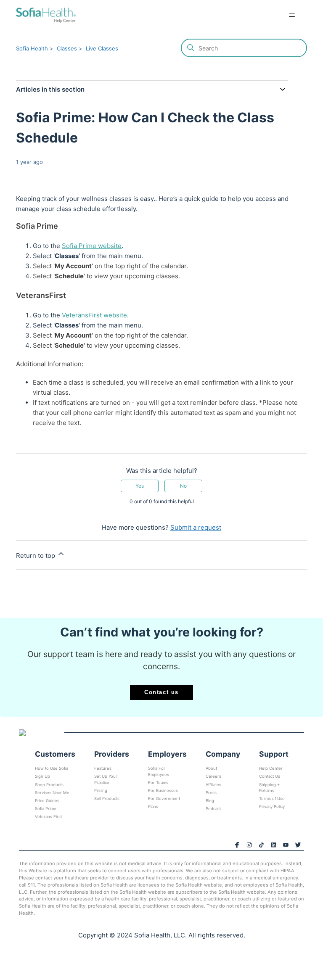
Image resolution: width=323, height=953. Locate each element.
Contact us (161, 692)
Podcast (213, 808)
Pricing (100, 790)
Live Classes (102, 48)
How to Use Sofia (51, 768)
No (183, 486)
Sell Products (106, 798)
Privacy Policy (272, 806)
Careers (213, 776)
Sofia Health (32, 48)
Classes (67, 48)
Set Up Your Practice (105, 779)
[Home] (46, 15)
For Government (164, 798)
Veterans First (48, 816)
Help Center (271, 768)
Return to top (36, 556)
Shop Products (49, 784)
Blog (210, 800)
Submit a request (195, 527)
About (211, 768)
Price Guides (47, 800)
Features (102, 768)
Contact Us (269, 776)
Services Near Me (52, 792)
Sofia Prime (45, 808)
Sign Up (42, 776)
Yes (139, 486)
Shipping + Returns (269, 787)
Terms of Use (272, 798)
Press (211, 792)
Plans (153, 806)
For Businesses (163, 790)
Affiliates (213, 784)
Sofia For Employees (158, 771)
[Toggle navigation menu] (292, 15)
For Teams (158, 782)
